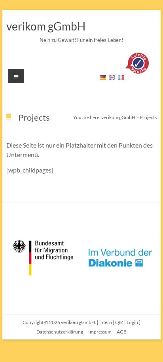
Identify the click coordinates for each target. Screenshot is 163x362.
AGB (122, 332)
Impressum (100, 332)
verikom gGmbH (45, 26)
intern (105, 322)
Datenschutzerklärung (59, 332)
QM (119, 322)
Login (132, 322)
